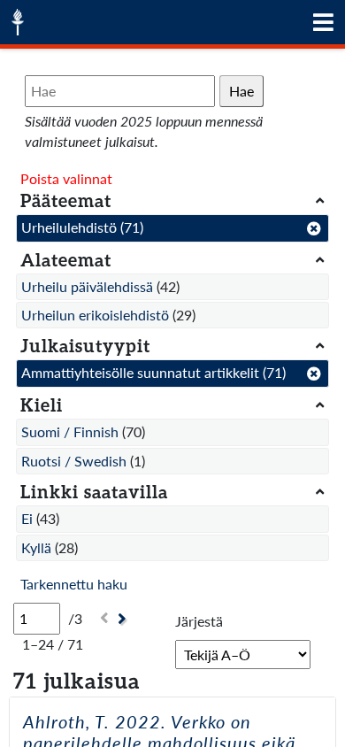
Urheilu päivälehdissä (87, 286)
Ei (27, 518)
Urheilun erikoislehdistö (95, 314)
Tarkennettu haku (73, 583)
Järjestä (199, 620)
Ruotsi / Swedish (73, 460)
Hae (241, 90)
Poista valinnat (66, 178)
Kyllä (36, 547)
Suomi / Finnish (70, 431)
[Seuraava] (124, 619)
